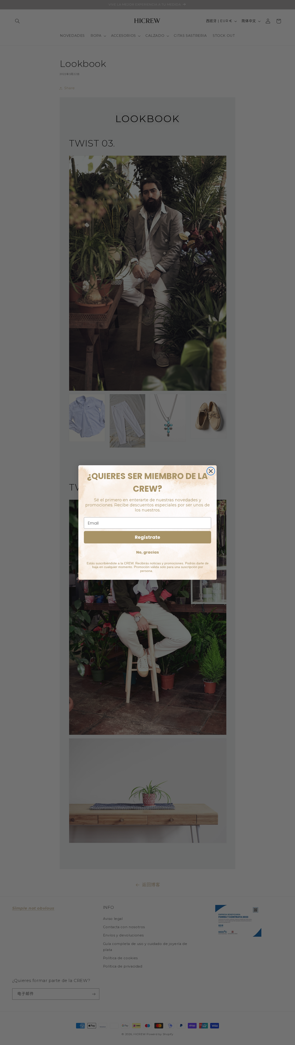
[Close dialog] (211, 471)
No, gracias (147, 552)
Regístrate (147, 537)
